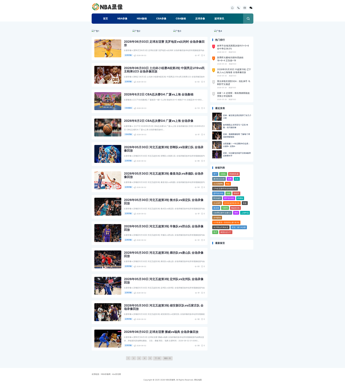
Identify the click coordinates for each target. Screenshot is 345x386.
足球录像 (200, 18)
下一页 (157, 358)
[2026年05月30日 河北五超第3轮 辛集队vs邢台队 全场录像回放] (107, 233)
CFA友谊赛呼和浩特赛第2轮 (225, 188)
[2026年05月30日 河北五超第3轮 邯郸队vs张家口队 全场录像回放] (107, 154)
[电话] (238, 7)
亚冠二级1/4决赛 (239, 227)
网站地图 (198, 380)
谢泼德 (216, 208)
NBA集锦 (142, 18)
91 (199, 214)
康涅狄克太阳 (219, 179)
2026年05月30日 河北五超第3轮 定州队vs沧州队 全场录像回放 (163, 280)
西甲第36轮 (229, 198)
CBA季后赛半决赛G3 (222, 213)
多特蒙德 (217, 217)
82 (198, 82)
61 (199, 134)
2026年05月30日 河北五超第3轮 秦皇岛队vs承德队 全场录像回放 (163, 175)
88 (198, 345)
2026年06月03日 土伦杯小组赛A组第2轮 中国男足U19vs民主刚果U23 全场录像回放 (164, 69)
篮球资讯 (219, 18)
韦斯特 (225, 208)
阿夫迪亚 (217, 198)
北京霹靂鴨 (218, 184)
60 (198, 266)
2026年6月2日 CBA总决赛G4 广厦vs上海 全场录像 (158, 120)
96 (198, 319)
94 (198, 187)
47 (199, 55)
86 (198, 161)
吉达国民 (217, 203)
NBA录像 (122, 18)
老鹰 (230, 179)
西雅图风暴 (234, 174)
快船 (228, 193)
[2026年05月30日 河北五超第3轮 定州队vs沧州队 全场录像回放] (107, 286)
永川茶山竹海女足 (220, 227)
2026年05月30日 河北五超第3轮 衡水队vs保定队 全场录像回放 (163, 201)
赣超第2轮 (235, 208)
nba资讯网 (116, 374)
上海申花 (245, 213)
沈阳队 (223, 174)
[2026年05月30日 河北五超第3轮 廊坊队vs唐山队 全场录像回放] (107, 259)
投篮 (245, 203)
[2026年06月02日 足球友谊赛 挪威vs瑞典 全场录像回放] (107, 339)
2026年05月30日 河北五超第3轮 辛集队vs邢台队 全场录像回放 (163, 227)
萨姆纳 (240, 198)
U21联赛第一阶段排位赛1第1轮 (226, 222)
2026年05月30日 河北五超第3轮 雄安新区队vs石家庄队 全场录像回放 (163, 307)
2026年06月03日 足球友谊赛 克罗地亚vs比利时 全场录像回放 (164, 43)
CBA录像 (161, 18)
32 (198, 240)
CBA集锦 (181, 18)
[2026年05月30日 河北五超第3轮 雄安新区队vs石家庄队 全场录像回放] (107, 312)
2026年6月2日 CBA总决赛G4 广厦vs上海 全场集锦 (158, 94)
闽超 (228, 184)
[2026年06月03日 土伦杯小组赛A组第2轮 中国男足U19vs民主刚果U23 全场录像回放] (107, 75)
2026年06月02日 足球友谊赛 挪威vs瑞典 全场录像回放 (161, 332)
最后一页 (167, 358)
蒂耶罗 (236, 193)
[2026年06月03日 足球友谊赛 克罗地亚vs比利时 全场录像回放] (107, 48)
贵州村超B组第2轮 (232, 203)
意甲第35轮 (218, 193)
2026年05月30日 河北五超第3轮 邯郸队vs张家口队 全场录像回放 (163, 148)
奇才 (215, 232)
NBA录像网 (106, 374)
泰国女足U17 (225, 232)
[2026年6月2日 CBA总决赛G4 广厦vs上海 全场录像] (107, 127)
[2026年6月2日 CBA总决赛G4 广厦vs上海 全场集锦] (107, 101)
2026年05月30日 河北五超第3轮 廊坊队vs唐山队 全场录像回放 (163, 254)
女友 (237, 179)
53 (198, 108)
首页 (105, 18)
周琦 (236, 213)
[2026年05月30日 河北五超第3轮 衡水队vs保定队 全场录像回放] (107, 207)
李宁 (215, 174)
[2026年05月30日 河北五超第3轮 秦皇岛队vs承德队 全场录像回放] (107, 180)
